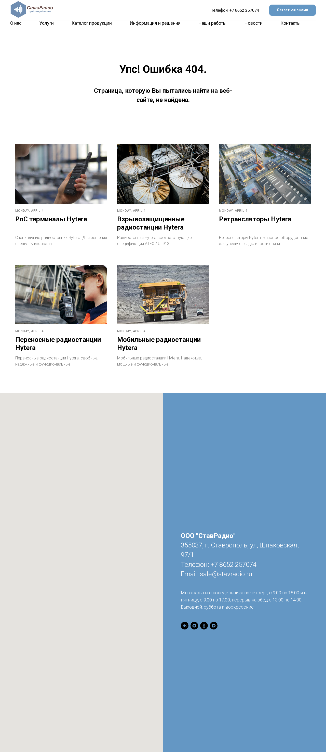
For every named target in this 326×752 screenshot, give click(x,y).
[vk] (184, 625)
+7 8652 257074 (244, 10)
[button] (292, 10)
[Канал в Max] (194, 625)
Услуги (46, 23)
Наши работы (212, 23)
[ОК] (204, 625)
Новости (253, 23)
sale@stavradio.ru (226, 574)
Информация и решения (155, 23)
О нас (16, 23)
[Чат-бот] (214, 625)
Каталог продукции (92, 23)
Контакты (290, 23)
